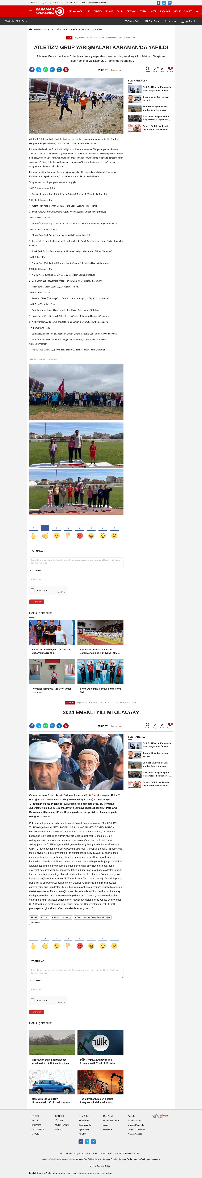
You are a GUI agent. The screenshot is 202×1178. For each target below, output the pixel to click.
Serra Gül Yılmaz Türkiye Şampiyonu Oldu (100, 690)
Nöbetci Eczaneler (136, 1129)
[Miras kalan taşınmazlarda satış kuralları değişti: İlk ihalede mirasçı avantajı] (52, 1042)
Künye (34, 2)
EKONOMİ (131, 11)
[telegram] (52, 69)
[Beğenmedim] (68, 531)
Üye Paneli (189, 21)
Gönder (37, 602)
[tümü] (197, 11)
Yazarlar (171, 21)
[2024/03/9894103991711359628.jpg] (76, 468)
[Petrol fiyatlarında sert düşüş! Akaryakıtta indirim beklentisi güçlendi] (100, 1082)
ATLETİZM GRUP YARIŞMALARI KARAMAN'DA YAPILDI (77, 29)
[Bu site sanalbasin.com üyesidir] (160, 1116)
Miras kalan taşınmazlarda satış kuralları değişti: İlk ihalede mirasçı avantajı (51, 1062)
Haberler (37, 29)
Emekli (95, 795)
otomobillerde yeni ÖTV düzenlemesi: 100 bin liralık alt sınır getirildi (51, 1101)
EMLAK (120, 11)
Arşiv (105, 1125)
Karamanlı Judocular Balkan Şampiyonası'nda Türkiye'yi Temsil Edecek (99, 651)
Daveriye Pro (43, 1173)
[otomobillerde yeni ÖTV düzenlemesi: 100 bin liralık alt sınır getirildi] (52, 1082)
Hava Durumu (134, 1120)
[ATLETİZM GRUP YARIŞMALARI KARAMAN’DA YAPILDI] (76, 105)
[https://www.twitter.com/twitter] (164, 3)
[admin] (170, 3)
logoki (32, 1173)
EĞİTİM (143, 11)
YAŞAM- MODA (75, 11)
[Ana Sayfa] (30, 30)
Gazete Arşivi (109, 1129)
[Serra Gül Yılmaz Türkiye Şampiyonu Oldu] (100, 671)
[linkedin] (59, 69)
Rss (62, 1153)
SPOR (47, 29)
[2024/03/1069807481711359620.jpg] (76, 392)
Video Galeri (134, 21)
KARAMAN (165, 11)
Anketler (132, 1116)
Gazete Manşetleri (136, 1125)
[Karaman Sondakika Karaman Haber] (49, 11)
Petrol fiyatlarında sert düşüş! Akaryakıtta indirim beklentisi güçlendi (96, 1101)
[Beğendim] (33, 531)
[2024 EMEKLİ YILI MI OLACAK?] (76, 762)
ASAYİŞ (109, 11)
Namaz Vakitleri (135, 1134)
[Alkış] (45, 531)
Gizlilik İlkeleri (73, 2)
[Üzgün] (114, 531)
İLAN (88, 11)
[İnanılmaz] (102, 531)
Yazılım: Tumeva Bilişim (100, 1166)
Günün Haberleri (111, 1120)
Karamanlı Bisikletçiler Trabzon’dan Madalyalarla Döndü (51, 651)
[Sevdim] (56, 531)
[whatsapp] (45, 69)
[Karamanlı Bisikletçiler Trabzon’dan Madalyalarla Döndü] (52, 632)
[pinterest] (66, 69)
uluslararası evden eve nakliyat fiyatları (93, 1173)
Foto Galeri (153, 21)
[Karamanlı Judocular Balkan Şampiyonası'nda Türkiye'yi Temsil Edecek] (100, 632)
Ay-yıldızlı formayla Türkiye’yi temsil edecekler (51, 690)
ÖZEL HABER (37, 1129)
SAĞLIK (177, 11)
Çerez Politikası (56, 2)
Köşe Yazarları (85, 1125)
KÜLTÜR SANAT (61, 1125)
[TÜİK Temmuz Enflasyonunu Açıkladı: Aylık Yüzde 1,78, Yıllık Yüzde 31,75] (100, 1042)
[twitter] (38, 69)
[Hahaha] (91, 531)
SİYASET (188, 11)
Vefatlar (82, 1134)
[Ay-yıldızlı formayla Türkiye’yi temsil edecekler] (52, 671)
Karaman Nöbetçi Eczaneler (94, 2)
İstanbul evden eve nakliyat (62, 1173)
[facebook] (32, 69)
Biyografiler (84, 1129)
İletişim (43, 2)
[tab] (37, 551)
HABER (153, 11)
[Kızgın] (79, 531)
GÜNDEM (98, 11)
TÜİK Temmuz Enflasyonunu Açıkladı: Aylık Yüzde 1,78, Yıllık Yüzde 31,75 (97, 1062)
